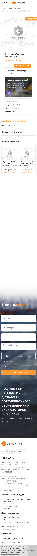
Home (3, 9)
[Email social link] (16, 111)
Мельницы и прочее (9, 11)
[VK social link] (23, 111)
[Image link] (11, 443)
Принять (32, 550)
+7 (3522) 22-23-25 (16, 72)
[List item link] (18, 538)
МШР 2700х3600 (24, 11)
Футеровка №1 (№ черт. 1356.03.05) (27, 162)
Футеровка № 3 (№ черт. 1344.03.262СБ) (10, 163)
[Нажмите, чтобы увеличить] (5, 44)
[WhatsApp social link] (20, 111)
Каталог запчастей (14, 9)
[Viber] (27, 111)
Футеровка (12, 108)
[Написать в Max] (9, 93)
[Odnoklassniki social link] (18, 111)
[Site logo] (18, 3)
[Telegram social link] (25, 111)
